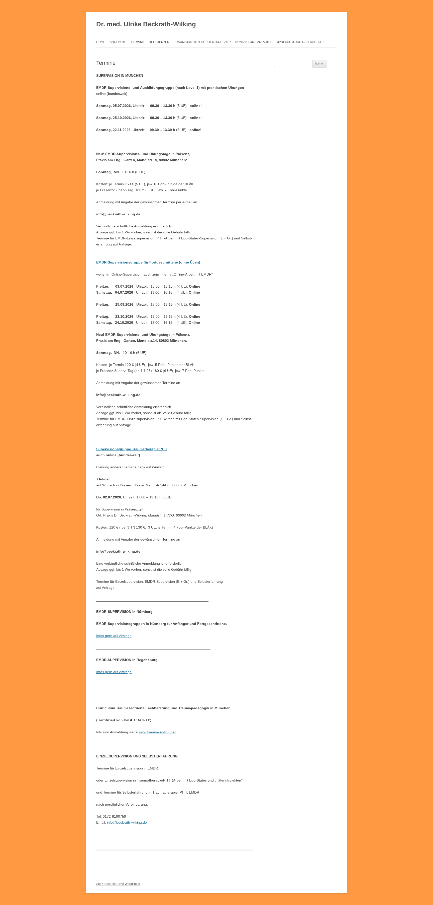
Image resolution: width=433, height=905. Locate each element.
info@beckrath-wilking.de (127, 822)
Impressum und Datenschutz (300, 42)
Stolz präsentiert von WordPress (118, 884)
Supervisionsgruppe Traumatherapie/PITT (131, 449)
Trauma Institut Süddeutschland (202, 42)
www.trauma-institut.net (157, 732)
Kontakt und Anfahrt (253, 42)
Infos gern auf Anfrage (114, 636)
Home (100, 42)
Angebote (118, 42)
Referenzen (159, 42)
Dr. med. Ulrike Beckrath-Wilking (146, 24)
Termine (137, 42)
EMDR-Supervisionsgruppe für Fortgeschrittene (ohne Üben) (148, 262)
